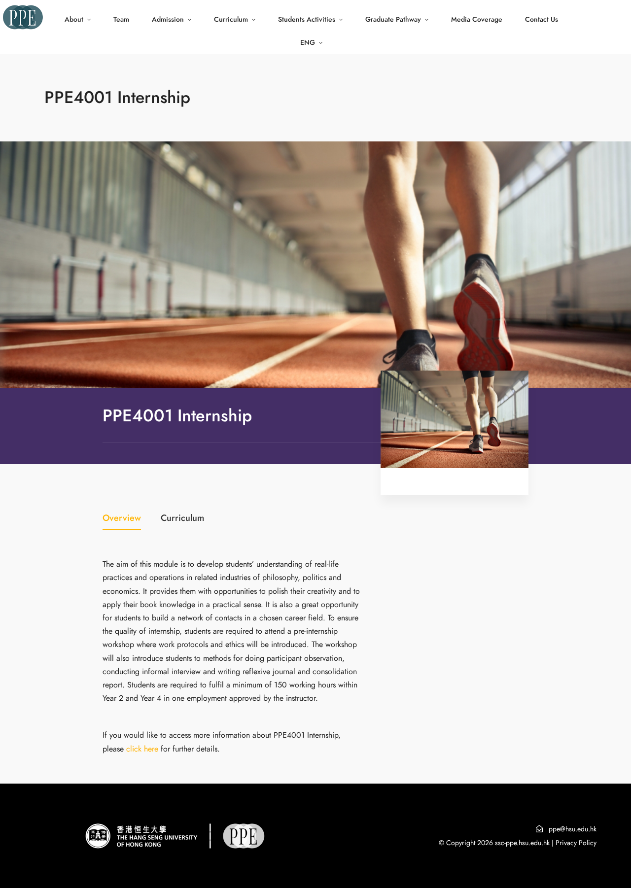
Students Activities (306, 19)
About (74, 19)
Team (121, 19)
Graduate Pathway (393, 19)
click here (142, 749)
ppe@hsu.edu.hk (572, 829)
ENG (307, 42)
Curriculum (231, 19)
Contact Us (541, 19)
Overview (122, 518)
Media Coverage (476, 19)
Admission (168, 19)
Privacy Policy (576, 843)
